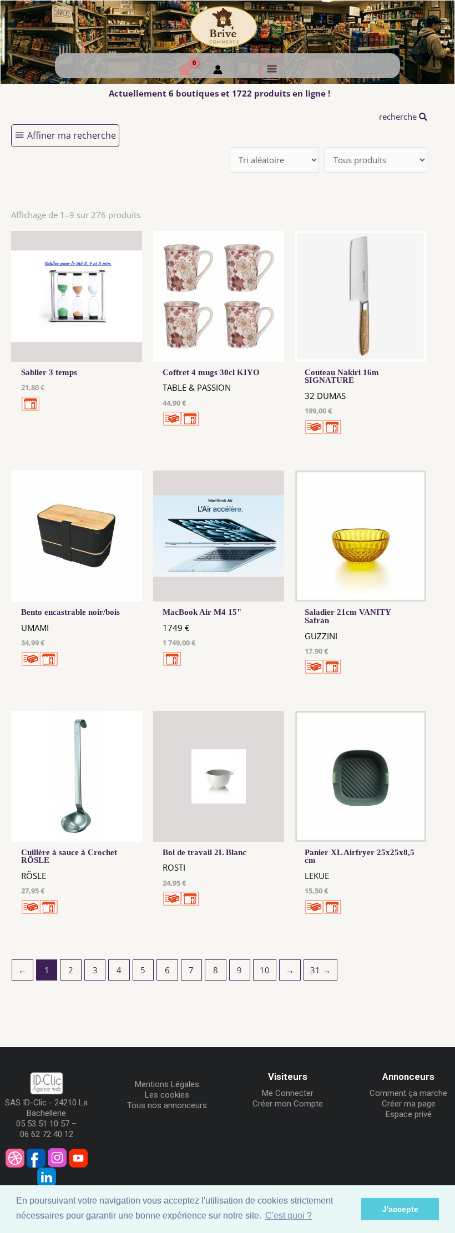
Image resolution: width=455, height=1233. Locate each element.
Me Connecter (288, 1093)
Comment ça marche (408, 1093)
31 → (320, 970)
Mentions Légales (167, 1084)
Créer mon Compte (287, 1104)
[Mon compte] (218, 71)
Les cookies (167, 1095)
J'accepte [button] (400, 1209)
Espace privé (409, 1114)
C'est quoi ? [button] (288, 1215)
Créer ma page (409, 1104)
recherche (399, 116)
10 (265, 970)
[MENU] (270, 68)
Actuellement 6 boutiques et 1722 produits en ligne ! (219, 93)
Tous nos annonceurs (167, 1105)
